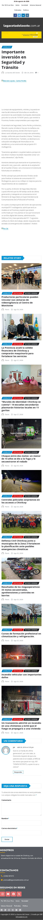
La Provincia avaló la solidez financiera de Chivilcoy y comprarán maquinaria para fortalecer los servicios (18, 352)
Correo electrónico (9, 828)
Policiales (17, 10)
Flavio (7, 309)
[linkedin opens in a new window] (23, 15)
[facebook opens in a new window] (15, 15)
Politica (26, 10)
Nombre (5, 818)
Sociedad (24, 5)
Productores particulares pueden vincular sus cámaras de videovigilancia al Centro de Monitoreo (20, 301)
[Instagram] (2, 894)
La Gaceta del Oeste (12, 73)
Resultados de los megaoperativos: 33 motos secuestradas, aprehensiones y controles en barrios (21, 591)
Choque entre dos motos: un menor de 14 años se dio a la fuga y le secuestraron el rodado (21, 458)
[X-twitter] (19, 894)
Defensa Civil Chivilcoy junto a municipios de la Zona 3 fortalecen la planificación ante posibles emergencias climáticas (21, 545)
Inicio (17, 5)
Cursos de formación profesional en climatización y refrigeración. (21, 635)
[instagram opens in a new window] (27, 15)
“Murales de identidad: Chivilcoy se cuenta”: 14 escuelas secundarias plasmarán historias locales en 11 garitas (21, 406)
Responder (18, 772)
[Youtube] (8, 894)
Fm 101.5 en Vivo (8, 5)
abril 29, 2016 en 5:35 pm (25, 747)
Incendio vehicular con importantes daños (21, 676)
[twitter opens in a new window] (19, 15)
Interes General (35, 5)
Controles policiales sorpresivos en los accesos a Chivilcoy (21, 501)
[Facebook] (13, 894)
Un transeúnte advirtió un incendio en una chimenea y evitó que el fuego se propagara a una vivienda (21, 725)
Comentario (6, 800)
